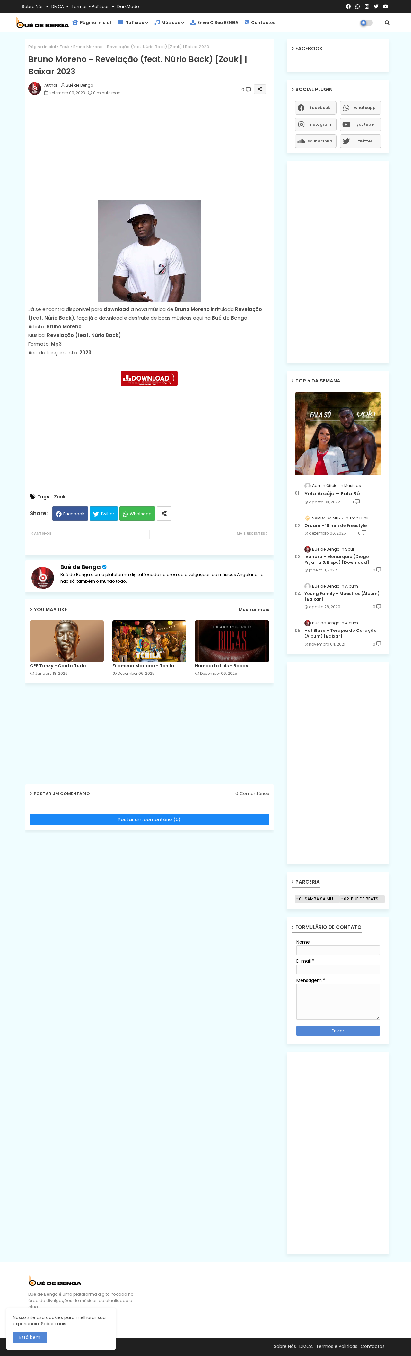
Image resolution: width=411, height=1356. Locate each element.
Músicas (170, 23)
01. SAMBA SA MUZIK (319, 899)
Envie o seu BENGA (217, 23)
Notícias (134, 23)
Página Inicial (95, 23)
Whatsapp (141, 514)
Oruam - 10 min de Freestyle (335, 525)
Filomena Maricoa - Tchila (143, 666)
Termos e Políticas (91, 7)
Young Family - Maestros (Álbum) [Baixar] (342, 596)
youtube (365, 124)
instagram (320, 124)
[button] (387, 22)
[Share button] (164, 513)
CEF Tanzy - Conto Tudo (58, 666)
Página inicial (42, 47)
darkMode (128, 7)
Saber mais (53, 1323)
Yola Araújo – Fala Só (332, 493)
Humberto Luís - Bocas (221, 666)
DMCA (58, 7)
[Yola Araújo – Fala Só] (338, 433)
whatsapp (365, 107)
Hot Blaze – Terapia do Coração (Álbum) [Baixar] (340, 633)
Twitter (107, 514)
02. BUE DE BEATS (361, 899)
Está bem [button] (29, 1337)
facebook (320, 107)
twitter (365, 141)
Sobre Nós (33, 7)
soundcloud (320, 141)
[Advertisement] (156, 150)
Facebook (73, 514)
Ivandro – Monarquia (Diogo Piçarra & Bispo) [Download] (336, 559)
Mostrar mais (254, 609)
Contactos (262, 23)
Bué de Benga (80, 567)
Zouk (64, 47)
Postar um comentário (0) (149, 819)
